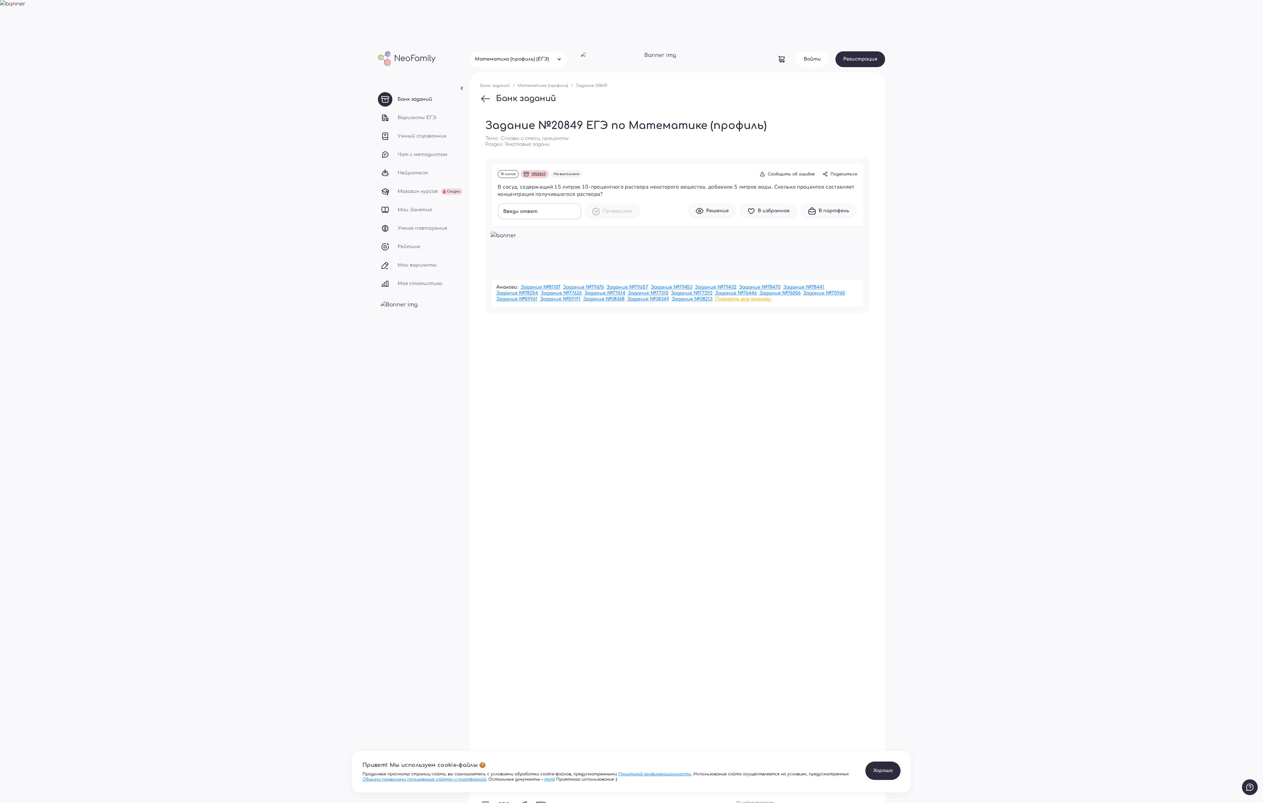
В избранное (774, 210)
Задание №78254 (517, 293)
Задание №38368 (604, 299)
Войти (812, 59)
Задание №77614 (604, 293)
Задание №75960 (824, 293)
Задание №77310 (648, 293)
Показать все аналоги (743, 299)
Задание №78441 (803, 287)
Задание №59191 (560, 299)
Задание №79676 (583, 287)
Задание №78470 (759, 287)
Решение (717, 210)
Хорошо (883, 770)
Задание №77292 (691, 293)
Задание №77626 (561, 293)
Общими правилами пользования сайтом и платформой (424, 779)
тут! (549, 779)
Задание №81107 (540, 287)
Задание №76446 (736, 293)
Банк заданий (526, 98)
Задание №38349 (648, 299)
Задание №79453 (671, 287)
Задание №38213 (692, 299)
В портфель (834, 210)
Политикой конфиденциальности (654, 774)
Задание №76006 (780, 293)
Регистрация (860, 59)
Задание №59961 (516, 299)
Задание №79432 (715, 287)
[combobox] (518, 59)
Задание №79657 (627, 287)
